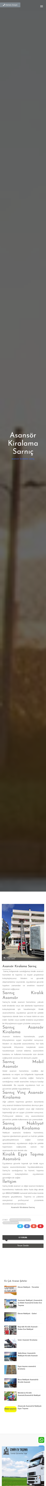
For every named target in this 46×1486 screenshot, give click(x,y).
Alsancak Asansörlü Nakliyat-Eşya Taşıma (30, 1407)
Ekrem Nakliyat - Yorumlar (28, 1287)
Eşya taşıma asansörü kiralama (27, 1367)
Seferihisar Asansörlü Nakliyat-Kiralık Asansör (28, 1354)
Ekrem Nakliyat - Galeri (27, 1313)
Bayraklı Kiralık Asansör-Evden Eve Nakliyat (28, 1328)
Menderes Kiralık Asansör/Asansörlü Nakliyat (29, 1394)
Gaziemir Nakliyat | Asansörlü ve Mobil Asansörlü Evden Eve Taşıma (30, 1302)
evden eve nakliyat (10, 1223)
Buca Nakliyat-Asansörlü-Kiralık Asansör (28, 1381)
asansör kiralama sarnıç (23, 459)
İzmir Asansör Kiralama (27, 1340)
